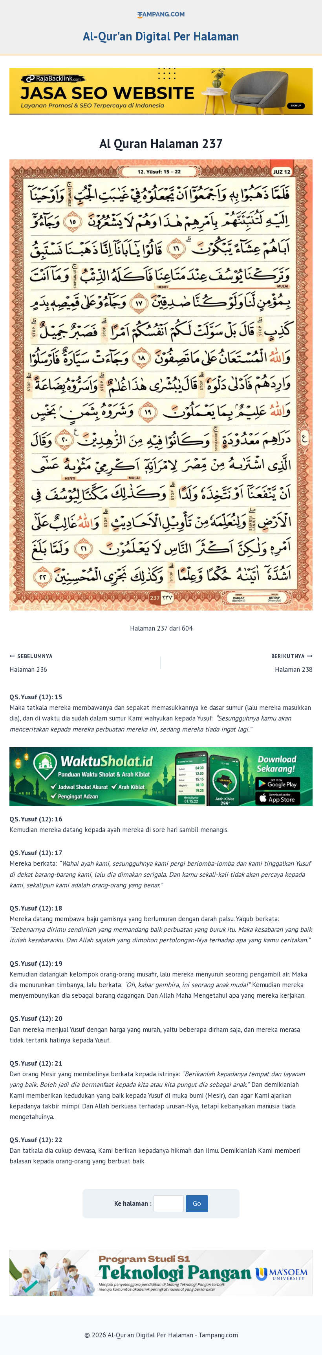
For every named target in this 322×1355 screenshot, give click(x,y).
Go (197, 1203)
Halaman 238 (292, 663)
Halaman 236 (30, 663)
